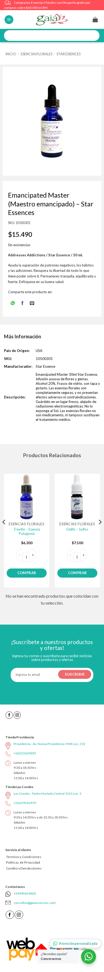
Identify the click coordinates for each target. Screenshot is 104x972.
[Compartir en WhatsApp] (12, 303)
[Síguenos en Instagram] (17, 715)
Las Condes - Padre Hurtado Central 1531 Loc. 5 (47, 793)
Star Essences (69, 54)
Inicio (10, 54)
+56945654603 (25, 893)
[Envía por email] (32, 303)
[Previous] (4, 532)
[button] (9, 19)
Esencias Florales (36, 54)
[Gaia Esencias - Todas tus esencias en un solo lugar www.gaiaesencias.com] (52, 19)
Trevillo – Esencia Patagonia (26, 531)
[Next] (100, 532)
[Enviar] (93, 35)
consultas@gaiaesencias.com (35, 903)
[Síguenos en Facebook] (9, 715)
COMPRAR (26, 573)
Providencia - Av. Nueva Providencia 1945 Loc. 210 (49, 744)
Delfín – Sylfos (77, 529)
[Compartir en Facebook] (22, 303)
